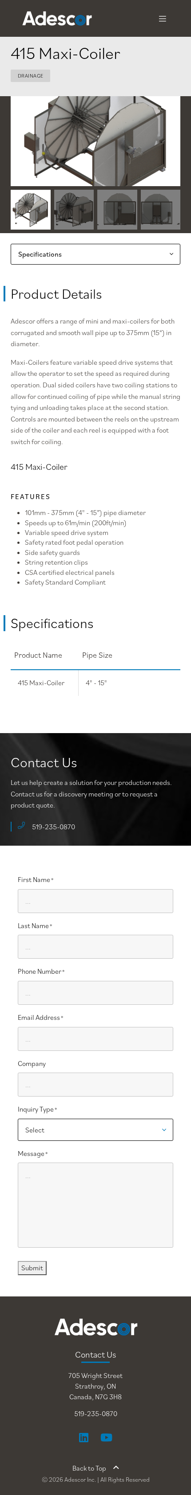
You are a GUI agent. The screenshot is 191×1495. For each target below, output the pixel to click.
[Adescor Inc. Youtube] (106, 1437)
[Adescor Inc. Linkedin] (84, 1437)
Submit (32, 1267)
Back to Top (89, 1468)
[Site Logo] (40, 18)
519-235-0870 (53, 826)
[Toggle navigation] (162, 18)
